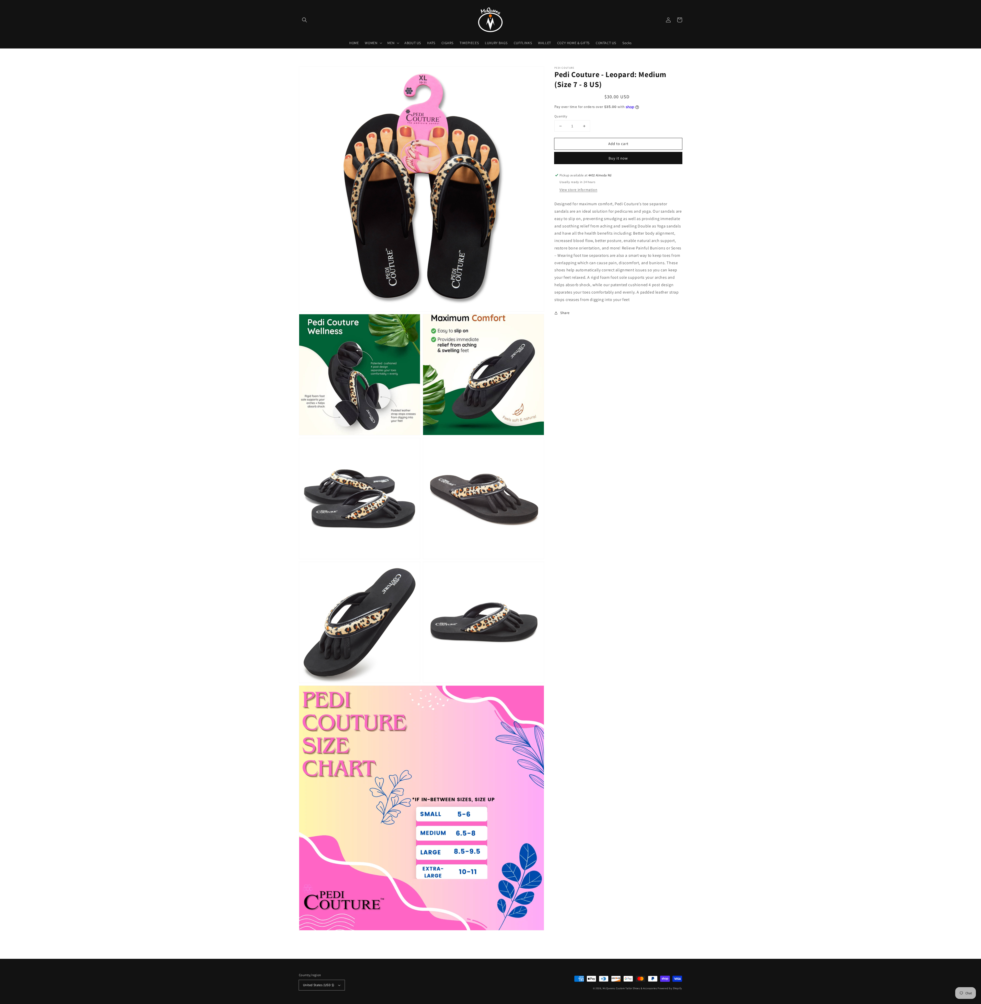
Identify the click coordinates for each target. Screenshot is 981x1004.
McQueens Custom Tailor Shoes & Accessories (630, 988)
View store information (578, 189)
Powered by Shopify (670, 988)
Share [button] (565, 312)
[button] (304, 20)
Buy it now (618, 158)
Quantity (560, 116)
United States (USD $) (318, 985)
